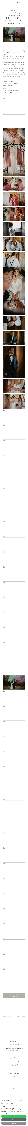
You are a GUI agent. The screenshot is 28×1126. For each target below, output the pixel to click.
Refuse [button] (14, 1119)
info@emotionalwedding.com (14, 1048)
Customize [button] (13, 1123)
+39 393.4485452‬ (15, 1050)
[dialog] (14, 1112)
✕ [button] (26, 1100)
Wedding (14, 11)
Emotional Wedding (14, 13)
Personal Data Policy (14, 1073)
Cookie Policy (14, 1077)
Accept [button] (14, 1116)
